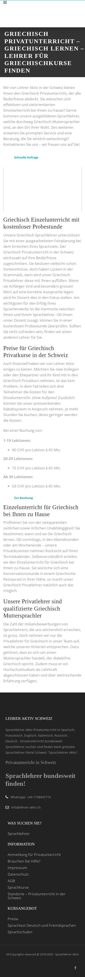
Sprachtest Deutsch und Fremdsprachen (42, 925)
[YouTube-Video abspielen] (42, 190)
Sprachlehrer (19, 834)
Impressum (17, 868)
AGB (11, 881)
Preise (13, 919)
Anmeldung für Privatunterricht (34, 855)
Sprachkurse (18, 887)
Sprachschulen (20, 932)
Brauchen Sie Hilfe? (24, 861)
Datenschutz (18, 874)
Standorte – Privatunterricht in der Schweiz (37, 896)
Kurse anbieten (65, 7)
